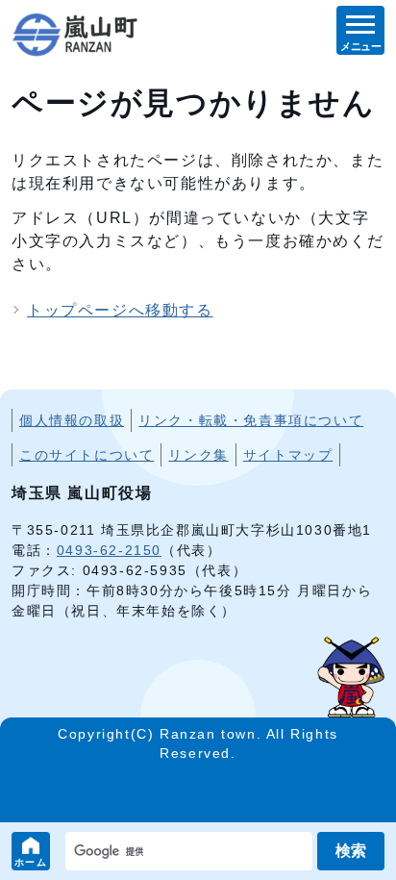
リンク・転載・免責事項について (250, 420)
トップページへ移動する (120, 310)
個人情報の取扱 (71, 420)
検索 (350, 850)
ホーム (31, 862)
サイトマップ (288, 455)
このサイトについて (86, 455)
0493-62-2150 (109, 550)
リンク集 (198, 455)
